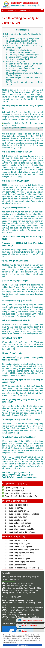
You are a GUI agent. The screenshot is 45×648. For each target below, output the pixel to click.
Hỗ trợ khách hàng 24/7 (17, 59)
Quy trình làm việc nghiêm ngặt (20, 52)
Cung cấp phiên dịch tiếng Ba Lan (21, 43)
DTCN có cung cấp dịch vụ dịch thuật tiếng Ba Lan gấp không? (24, 69)
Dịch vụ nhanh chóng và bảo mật (21, 57)
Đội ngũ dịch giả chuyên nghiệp (21, 50)
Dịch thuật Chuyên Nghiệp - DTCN (16, 472)
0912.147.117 (25, 626)
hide (26, 30)
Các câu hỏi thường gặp (14, 61)
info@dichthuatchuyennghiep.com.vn (31, 620)
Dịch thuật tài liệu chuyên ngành (21, 41)
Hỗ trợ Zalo (24, 631)
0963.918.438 (33, 626)
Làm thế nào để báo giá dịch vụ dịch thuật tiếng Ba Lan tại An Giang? (24, 65)
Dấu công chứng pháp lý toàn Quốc (22, 55)
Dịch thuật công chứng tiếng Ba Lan (22, 38)
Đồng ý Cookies (22, 645)
